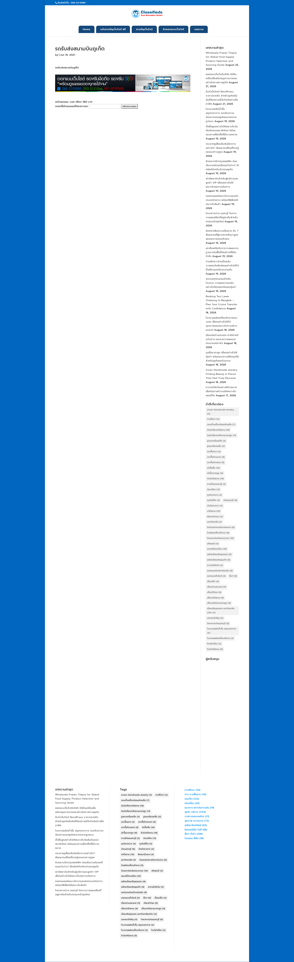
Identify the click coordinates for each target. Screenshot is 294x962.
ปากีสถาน (213, 511)
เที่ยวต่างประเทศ (216, 586)
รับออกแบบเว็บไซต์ (173, 29)
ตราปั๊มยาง (213, 451)
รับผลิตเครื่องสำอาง (218, 532)
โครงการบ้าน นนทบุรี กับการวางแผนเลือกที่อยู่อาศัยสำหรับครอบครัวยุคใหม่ (222, 217)
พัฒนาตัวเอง (215, 516)
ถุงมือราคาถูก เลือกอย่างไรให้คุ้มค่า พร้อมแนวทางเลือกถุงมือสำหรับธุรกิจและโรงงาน (222, 357)
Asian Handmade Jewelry (220, 411)
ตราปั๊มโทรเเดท (216, 457)
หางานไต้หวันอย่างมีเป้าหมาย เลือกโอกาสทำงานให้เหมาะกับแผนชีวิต (221, 391)
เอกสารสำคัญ (215, 618)
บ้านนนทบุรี (230, 500)
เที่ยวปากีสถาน (215, 597)
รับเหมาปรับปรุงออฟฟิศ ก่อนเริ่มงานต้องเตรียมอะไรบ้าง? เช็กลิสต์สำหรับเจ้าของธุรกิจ (222, 165)
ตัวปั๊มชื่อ (213, 467)
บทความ (198, 29)
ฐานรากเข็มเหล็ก (216, 440)
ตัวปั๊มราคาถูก (215, 473)
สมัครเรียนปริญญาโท (218, 559)
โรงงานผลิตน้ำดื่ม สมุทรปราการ (221, 630)
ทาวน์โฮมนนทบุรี (216, 484)
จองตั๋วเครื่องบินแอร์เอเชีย (221, 424)
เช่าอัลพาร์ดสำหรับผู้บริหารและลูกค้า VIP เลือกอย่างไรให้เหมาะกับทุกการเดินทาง (222, 183)
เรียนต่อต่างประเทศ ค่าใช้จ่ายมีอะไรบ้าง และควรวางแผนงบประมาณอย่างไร (222, 339)
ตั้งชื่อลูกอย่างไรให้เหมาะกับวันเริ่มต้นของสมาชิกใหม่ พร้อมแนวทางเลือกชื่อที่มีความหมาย (222, 131)
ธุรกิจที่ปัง (213, 500)
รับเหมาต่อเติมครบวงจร (220, 538)
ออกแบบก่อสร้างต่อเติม (220, 570)
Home (86, 29)
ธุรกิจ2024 (214, 494)
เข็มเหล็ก (213, 581)
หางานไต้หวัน (215, 565)
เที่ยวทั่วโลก (214, 592)
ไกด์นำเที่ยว (214, 643)
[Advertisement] (222, 713)
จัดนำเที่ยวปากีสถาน (218, 429)
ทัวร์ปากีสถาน (215, 478)
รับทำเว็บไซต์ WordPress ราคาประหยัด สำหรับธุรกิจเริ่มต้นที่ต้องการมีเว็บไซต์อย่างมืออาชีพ (79, 821)
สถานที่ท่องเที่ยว (217, 548)
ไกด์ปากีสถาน (215, 649)
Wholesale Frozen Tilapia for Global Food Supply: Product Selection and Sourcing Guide (77, 799)
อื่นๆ (233, 576)
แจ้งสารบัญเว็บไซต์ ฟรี (113, 29)
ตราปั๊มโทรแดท (215, 462)
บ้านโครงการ (215, 505)
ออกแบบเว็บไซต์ (216, 576)
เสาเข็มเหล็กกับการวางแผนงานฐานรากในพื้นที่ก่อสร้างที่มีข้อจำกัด (222, 252)
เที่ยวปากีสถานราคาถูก (219, 603)
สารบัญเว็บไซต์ (144, 29)
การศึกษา (213, 419)
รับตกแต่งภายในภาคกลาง (220, 527)
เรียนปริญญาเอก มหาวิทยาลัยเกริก (220, 610)
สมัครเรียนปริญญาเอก (219, 554)
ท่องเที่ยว (213, 489)
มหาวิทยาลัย (214, 521)
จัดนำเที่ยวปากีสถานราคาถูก (221, 435)
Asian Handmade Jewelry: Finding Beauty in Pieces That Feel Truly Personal (222, 374)
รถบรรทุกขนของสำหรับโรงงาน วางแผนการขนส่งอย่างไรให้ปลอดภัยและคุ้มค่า (221, 283)
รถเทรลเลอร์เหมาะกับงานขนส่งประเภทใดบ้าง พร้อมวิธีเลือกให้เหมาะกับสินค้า (222, 200)
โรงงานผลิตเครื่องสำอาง (220, 638)
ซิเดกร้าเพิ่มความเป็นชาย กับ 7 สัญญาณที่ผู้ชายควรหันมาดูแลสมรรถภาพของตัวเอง (222, 235)
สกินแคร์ (212, 543)
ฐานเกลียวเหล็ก (216, 446)
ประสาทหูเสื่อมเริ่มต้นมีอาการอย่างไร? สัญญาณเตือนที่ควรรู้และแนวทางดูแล (222, 148)
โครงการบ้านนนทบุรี (218, 623)
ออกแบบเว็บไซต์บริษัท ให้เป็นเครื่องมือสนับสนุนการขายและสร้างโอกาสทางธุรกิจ (221, 78)
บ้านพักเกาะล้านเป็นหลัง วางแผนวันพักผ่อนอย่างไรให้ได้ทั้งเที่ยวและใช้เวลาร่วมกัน (222, 265)
